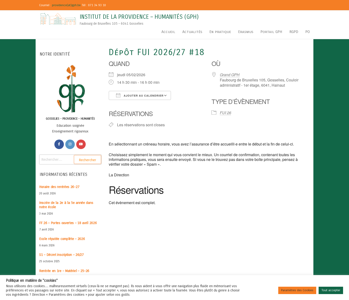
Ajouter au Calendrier (143, 95)
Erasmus (245, 31)
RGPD (293, 31)
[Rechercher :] (70, 159)
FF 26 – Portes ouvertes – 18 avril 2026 (68, 223)
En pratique (220, 31)
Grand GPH (230, 74)
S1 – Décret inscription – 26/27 (61, 255)
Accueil (168, 31)
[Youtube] (81, 144)
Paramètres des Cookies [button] (297, 290)
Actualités (192, 31)
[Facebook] (59, 144)
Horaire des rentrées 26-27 (59, 187)
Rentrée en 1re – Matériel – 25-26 (64, 271)
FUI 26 (225, 112)
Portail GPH (271, 31)
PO (307, 31)
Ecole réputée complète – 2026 (62, 239)
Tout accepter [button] (330, 290)
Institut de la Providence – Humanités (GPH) (139, 17)
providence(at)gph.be (66, 5)
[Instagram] (70, 144)
